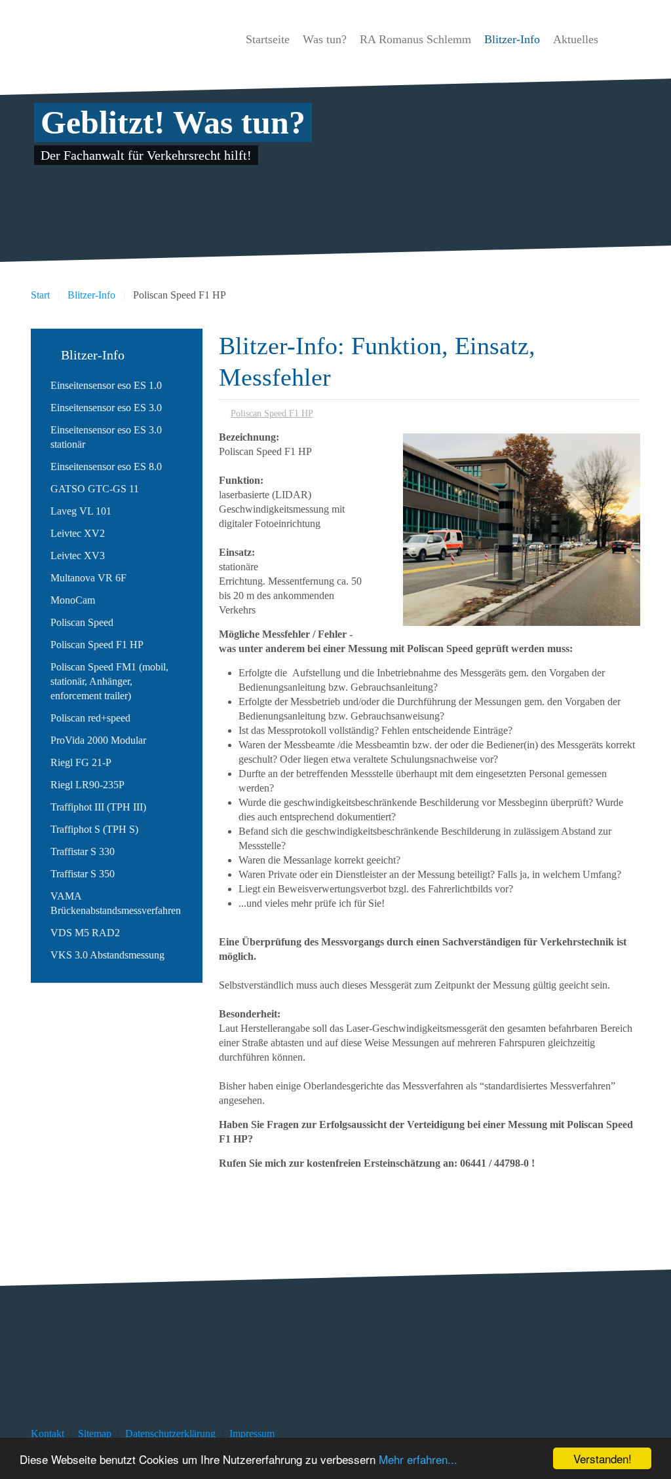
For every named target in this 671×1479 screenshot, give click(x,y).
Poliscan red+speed (90, 717)
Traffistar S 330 (82, 851)
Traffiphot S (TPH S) (94, 829)
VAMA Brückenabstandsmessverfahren (115, 903)
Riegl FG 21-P (80, 762)
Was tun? (325, 39)
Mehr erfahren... (418, 1459)
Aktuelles (575, 39)
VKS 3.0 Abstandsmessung (107, 954)
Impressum (252, 1433)
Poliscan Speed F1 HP (272, 413)
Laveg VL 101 (80, 511)
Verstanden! (602, 1458)
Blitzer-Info (512, 39)
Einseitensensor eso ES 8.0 (106, 466)
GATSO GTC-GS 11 (94, 488)
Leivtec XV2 (77, 533)
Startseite (268, 39)
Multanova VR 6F (88, 577)
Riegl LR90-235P (87, 784)
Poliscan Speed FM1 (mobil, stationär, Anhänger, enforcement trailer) (109, 681)
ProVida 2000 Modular (98, 740)
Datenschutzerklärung (170, 1433)
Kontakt (47, 1433)
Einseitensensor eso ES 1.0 (106, 385)
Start (40, 295)
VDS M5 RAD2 (85, 932)
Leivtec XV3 (77, 555)
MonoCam (72, 600)
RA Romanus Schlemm (415, 39)
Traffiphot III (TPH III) (98, 807)
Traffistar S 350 (82, 873)
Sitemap (94, 1433)
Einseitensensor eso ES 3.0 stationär (106, 437)
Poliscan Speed (81, 622)
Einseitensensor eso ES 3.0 (106, 407)
